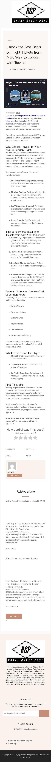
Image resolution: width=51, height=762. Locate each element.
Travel (10, 41)
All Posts (15, 475)
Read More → (12, 549)
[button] (5, 12)
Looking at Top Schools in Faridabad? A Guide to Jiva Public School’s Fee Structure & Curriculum (25, 526)
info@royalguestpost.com (25, 729)
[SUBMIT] (44, 713)
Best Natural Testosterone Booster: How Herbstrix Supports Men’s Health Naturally (24, 584)
